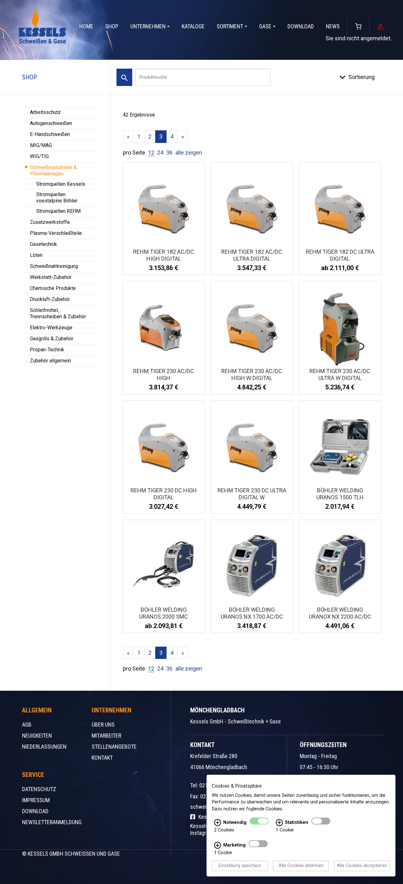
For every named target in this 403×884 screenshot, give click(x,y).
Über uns (103, 724)
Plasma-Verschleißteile (56, 233)
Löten (36, 255)
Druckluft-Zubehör (50, 299)
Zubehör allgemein (50, 361)
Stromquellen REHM (58, 211)
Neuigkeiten (37, 735)
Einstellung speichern (240, 866)
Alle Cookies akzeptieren (362, 866)
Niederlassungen (44, 746)
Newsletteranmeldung (52, 822)
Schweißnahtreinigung (54, 266)
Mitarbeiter (106, 735)
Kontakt (102, 757)
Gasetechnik (43, 244)
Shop (111, 26)
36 (169, 152)
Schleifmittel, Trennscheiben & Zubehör (58, 313)
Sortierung (362, 77)
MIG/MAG (41, 145)
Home (86, 26)
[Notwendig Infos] (217, 822)
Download (300, 26)
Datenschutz (39, 789)
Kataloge (193, 26)
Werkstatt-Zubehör (50, 277)
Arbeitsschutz (45, 112)
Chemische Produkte (53, 288)
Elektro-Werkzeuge (51, 328)
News (333, 26)
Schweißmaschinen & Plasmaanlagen (53, 170)
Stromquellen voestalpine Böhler (56, 197)
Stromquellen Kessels (60, 184)
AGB (26, 724)
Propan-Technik (47, 350)
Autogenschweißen (51, 123)
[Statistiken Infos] (279, 822)
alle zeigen (188, 152)
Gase (265, 26)
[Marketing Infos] (217, 845)
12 (151, 152)
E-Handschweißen (50, 134)
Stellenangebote (114, 746)
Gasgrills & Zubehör (51, 339)
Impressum (36, 800)
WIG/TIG (39, 156)
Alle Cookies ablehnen (301, 866)
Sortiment (230, 26)
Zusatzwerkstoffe (50, 222)
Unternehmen (148, 26)
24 (160, 152)
